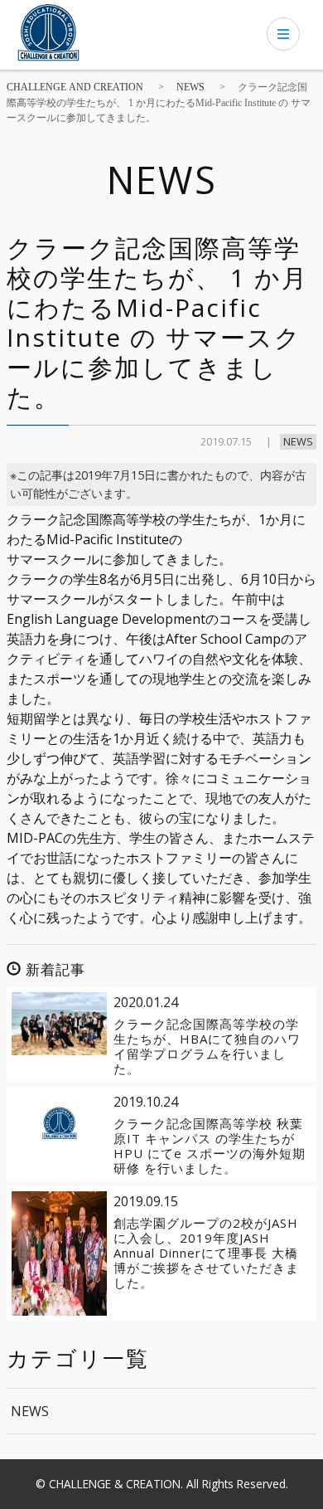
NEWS (298, 441)
